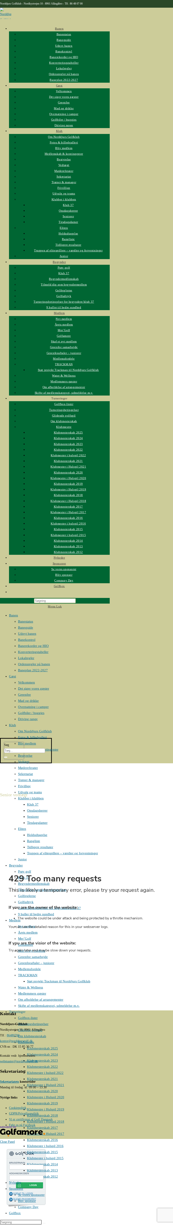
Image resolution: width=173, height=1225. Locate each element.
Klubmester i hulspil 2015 (45, 1158)
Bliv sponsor (27, 1201)
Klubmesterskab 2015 (42, 1152)
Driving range (28, 719)
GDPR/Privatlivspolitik (24, 1113)
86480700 (13, 1035)
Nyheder (15, 1182)
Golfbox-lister (28, 1018)
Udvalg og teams (30, 792)
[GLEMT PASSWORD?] (11, 1199)
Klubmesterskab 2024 (42, 1054)
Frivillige (24, 786)
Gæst (12, 676)
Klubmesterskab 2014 (42, 1164)
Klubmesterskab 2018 (42, 1115)
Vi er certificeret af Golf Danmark (31, 1119)
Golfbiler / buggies (31, 713)
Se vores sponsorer (31, 1195)
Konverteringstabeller (33, 652)
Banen (13, 615)
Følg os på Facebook (22, 1125)
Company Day (28, 1207)
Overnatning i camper (33, 707)
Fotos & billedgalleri (32, 737)
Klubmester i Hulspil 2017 (45, 1134)
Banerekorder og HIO (33, 646)
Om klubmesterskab (32, 1036)
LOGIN (33, 1185)
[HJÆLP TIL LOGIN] (11, 1194)
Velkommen (26, 682)
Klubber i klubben (31, 798)
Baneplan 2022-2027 (33, 670)
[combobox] (24, 750)
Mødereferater (28, 768)
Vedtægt (23, 762)
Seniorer (33, 816)
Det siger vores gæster (33, 688)
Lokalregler (26, 658)
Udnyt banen (27, 633)
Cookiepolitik (17, 1108)
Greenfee (24, 694)
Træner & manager (31, 780)
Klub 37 (33, 804)
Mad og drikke (28, 701)
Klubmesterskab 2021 (42, 1079)
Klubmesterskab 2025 (42, 1048)
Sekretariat (25, 774)
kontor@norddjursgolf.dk (16, 1041)
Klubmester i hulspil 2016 (45, 1146)
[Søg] (5, 757)
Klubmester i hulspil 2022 (45, 1073)
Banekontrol (26, 640)
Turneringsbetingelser (33, 1024)
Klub (12, 725)
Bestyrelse (25, 755)
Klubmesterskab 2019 (42, 1103)
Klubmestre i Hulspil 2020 (45, 1097)
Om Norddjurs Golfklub (35, 731)
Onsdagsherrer (37, 810)
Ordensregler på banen (34, 664)
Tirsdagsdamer (37, 822)
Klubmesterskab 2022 (42, 1066)
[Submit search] (44, 1223)
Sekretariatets (9, 1081)
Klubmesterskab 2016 (42, 1140)
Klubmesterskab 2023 (42, 1060)
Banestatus (25, 621)
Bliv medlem (27, 743)
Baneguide (25, 627)
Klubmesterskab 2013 (42, 1170)
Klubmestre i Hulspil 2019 (45, 1109)
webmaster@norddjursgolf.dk (19, 1061)
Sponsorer (16, 1188)
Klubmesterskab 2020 (42, 1091)
